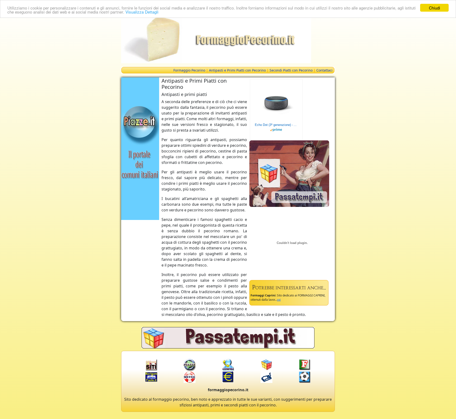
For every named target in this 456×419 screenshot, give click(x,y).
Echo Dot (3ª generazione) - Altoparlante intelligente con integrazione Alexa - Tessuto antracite (276, 125)
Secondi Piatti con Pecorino (291, 70)
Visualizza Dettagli (141, 12)
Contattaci (324, 70)
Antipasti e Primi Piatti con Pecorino (237, 70)
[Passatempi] (289, 173)
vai (279, 300)
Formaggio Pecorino (189, 70)
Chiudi (434, 8)
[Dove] (140, 148)
